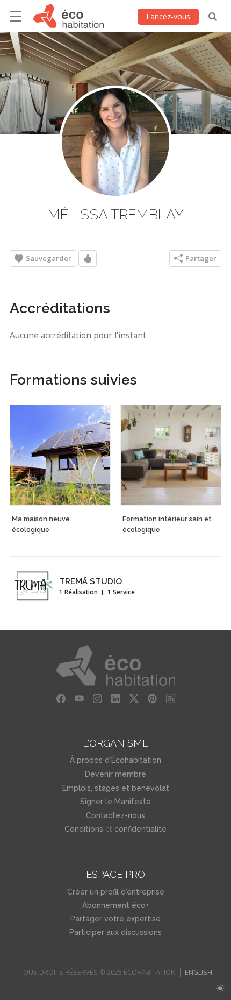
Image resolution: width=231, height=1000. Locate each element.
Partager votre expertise (115, 918)
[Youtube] (78, 698)
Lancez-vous (168, 16)
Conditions (83, 829)
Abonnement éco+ (115, 905)
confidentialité (140, 829)
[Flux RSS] (170, 698)
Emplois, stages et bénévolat (115, 788)
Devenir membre (115, 774)
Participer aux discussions (115, 932)
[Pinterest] (152, 698)
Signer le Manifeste (115, 801)
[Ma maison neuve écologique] (60, 455)
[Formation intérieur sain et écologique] (170, 455)
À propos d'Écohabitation (115, 760)
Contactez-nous (115, 815)
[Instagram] (97, 698)
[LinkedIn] (115, 698)
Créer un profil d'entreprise (115, 892)
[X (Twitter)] (133, 698)
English (198, 972)
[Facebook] (60, 698)
